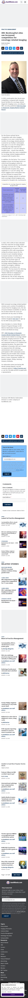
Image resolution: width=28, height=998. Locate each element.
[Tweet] (14, 48)
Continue (8, 504)
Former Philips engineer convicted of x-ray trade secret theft (8, 552)
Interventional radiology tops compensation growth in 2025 (9, 785)
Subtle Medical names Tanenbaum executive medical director (8, 799)
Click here (15, 319)
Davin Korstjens (5, 43)
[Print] (2, 48)
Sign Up (7, 474)
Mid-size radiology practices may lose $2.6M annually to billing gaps (9, 533)
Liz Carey (5, 776)
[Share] (6, 48)
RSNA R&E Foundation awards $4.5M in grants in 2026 (9, 849)
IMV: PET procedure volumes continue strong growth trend (9, 570)
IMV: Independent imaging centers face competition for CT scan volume (9, 581)
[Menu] (25, 2)
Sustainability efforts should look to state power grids (9, 523)
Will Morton (6, 673)
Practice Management (8, 29)
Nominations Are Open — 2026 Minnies (9, 543)
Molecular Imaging (6, 567)
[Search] (21, 2)
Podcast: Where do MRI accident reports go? (8, 773)
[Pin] (17, 48)
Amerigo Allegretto (8, 649)
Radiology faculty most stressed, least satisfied (9, 670)
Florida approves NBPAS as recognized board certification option (8, 835)
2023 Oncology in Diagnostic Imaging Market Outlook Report (13, 107)
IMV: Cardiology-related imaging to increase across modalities (8, 591)
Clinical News (5, 577)
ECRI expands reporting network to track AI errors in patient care (8, 730)
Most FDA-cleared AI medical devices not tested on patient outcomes (7, 863)
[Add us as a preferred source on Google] (21, 48)
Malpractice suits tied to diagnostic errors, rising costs (9, 718)
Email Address (7, 456)
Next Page (17, 875)
